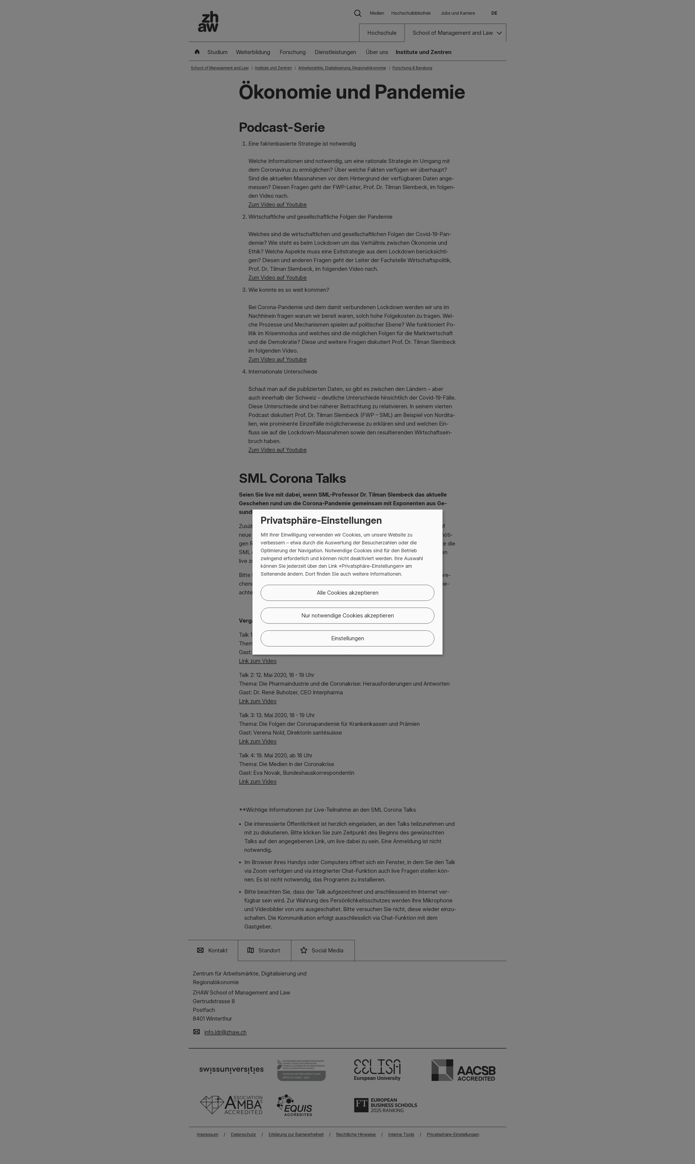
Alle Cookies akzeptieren (347, 592)
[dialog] (347, 582)
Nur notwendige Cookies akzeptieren (347, 615)
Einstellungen (347, 638)
